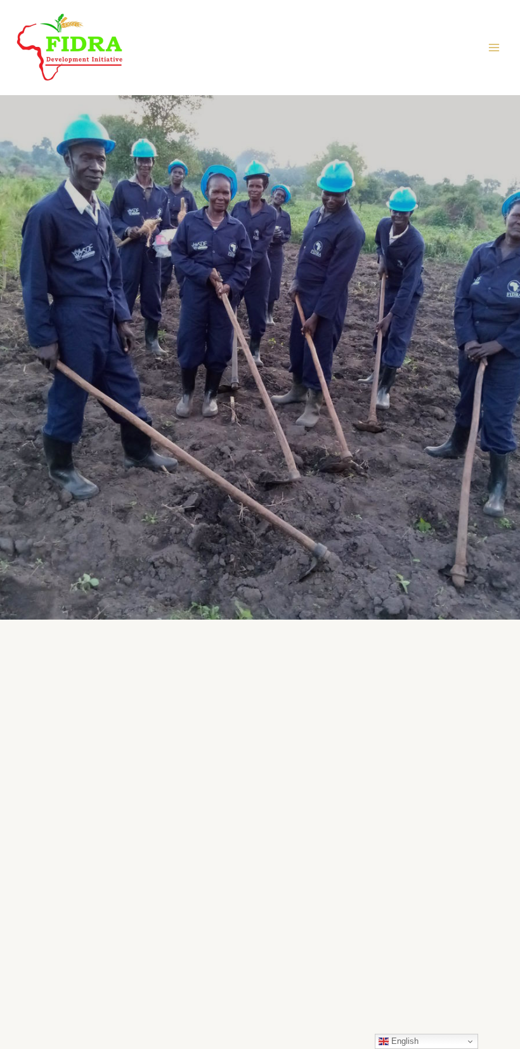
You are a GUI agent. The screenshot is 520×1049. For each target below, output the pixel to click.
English (404, 1041)
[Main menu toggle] (494, 47)
